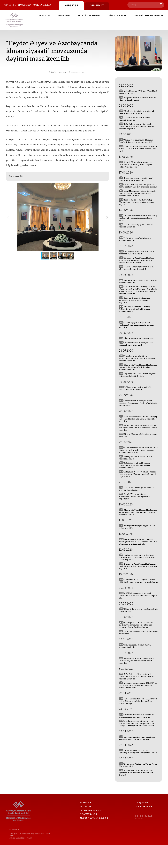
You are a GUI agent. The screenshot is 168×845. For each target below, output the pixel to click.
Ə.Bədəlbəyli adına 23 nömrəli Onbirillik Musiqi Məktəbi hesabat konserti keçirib (135, 465)
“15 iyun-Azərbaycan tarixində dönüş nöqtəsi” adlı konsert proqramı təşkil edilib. (138, 217)
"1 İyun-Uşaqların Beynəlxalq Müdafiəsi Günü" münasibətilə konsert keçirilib (136, 324)
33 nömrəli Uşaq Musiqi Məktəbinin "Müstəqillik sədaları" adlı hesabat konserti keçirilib (138, 367)
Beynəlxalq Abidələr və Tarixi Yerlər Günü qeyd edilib (138, 765)
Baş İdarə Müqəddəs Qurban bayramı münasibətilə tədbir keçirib (137, 375)
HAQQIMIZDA (24, 5)
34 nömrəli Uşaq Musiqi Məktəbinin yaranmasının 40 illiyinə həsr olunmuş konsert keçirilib (138, 512)
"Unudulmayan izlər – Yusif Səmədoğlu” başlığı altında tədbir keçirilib (138, 751)
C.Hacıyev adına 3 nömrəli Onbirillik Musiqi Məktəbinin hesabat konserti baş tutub (138, 148)
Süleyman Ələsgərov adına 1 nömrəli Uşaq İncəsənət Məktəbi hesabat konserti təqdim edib (138, 474)
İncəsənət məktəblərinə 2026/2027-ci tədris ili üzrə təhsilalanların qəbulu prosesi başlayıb (138, 701)
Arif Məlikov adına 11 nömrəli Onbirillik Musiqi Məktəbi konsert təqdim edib (138, 595)
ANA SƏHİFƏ (10, 5)
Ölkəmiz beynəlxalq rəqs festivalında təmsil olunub (138, 610)
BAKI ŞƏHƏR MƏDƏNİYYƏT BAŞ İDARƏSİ (14, 20)
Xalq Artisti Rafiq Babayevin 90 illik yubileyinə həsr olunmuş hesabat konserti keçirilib (138, 427)
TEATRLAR (44, 15)
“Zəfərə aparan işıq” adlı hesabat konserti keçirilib (136, 225)
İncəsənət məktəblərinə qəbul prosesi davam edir (138, 632)
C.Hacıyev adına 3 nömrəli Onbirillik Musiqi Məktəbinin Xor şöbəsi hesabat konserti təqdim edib (138, 449)
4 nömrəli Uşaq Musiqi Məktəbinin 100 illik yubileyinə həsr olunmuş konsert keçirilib (138, 566)
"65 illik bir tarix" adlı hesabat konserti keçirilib (135, 239)
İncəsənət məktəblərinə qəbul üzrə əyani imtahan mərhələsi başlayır (137, 715)
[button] (107, 217)
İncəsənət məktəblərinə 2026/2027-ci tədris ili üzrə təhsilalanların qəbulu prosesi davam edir (138, 685)
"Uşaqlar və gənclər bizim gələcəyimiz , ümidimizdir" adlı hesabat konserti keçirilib (137, 358)
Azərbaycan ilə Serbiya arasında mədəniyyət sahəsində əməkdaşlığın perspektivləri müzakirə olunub (136, 624)
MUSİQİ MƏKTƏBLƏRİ (89, 15)
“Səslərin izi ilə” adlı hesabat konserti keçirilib (134, 118)
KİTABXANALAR (117, 15)
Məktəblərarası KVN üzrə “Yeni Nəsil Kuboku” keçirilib (138, 92)
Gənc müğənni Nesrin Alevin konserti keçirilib (135, 646)
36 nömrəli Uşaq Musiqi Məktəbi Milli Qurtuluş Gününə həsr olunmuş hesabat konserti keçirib (136, 260)
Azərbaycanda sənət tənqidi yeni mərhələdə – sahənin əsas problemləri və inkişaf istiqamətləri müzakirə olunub (137, 723)
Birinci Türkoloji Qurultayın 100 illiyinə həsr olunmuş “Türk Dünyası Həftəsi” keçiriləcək (136, 164)
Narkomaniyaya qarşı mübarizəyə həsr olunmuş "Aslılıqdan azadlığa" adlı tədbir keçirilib (137, 557)
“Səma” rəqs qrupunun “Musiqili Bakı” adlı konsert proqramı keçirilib (136, 141)
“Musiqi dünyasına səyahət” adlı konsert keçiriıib (136, 457)
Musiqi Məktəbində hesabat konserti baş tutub (138, 435)
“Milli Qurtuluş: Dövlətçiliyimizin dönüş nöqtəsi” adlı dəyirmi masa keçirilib (138, 185)
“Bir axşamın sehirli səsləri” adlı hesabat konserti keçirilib (136, 252)
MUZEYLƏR (64, 15)
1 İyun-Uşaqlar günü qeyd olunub (136, 338)
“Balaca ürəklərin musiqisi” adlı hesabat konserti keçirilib (136, 343)
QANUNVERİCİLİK (42, 5)
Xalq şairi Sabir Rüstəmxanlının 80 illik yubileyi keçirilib (137, 98)
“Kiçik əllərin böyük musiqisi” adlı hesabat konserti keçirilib (137, 112)
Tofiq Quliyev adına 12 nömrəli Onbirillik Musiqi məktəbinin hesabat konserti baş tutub (136, 126)
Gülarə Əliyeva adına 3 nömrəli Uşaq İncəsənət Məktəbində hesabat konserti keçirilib (138, 418)
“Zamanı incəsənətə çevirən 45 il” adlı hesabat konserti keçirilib (136, 268)
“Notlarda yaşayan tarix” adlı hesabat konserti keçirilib (138, 281)
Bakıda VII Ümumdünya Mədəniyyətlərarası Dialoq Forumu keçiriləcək (134, 496)
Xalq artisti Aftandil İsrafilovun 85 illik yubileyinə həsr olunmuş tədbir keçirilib (137, 660)
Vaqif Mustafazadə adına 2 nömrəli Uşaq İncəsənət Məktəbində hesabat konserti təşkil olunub (137, 193)
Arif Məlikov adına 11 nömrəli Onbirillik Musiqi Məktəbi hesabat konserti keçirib (135, 309)
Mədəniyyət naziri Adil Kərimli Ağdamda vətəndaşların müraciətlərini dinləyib (136, 772)
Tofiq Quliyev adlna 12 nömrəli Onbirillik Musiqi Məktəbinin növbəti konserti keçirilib (136, 676)
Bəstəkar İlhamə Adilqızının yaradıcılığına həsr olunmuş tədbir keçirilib (135, 300)
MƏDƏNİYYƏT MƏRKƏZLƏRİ (149, 15)
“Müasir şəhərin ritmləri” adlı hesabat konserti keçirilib (135, 388)
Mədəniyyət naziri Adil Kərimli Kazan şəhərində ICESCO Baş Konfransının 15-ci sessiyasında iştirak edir (138, 541)
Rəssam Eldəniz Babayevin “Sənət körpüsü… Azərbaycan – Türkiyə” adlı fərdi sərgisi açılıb (138, 403)
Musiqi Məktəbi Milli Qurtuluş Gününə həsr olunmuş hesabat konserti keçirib (137, 202)
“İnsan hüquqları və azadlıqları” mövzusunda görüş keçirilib (136, 179)
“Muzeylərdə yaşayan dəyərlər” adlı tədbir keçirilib (137, 527)
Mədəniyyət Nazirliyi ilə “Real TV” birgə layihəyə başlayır (137, 488)
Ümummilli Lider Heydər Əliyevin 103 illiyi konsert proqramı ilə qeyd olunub (138, 581)
